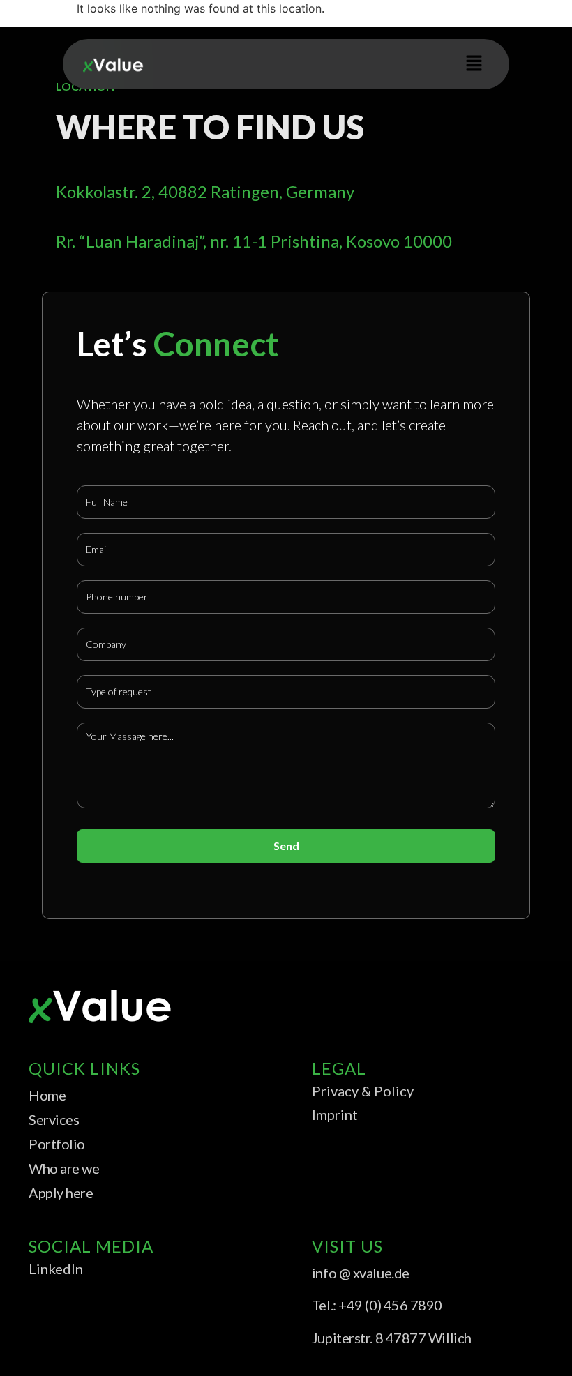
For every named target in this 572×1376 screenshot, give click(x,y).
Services (54, 1119)
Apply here (61, 1192)
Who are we (64, 1168)
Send (286, 845)
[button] (474, 64)
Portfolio (57, 1143)
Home (47, 1095)
